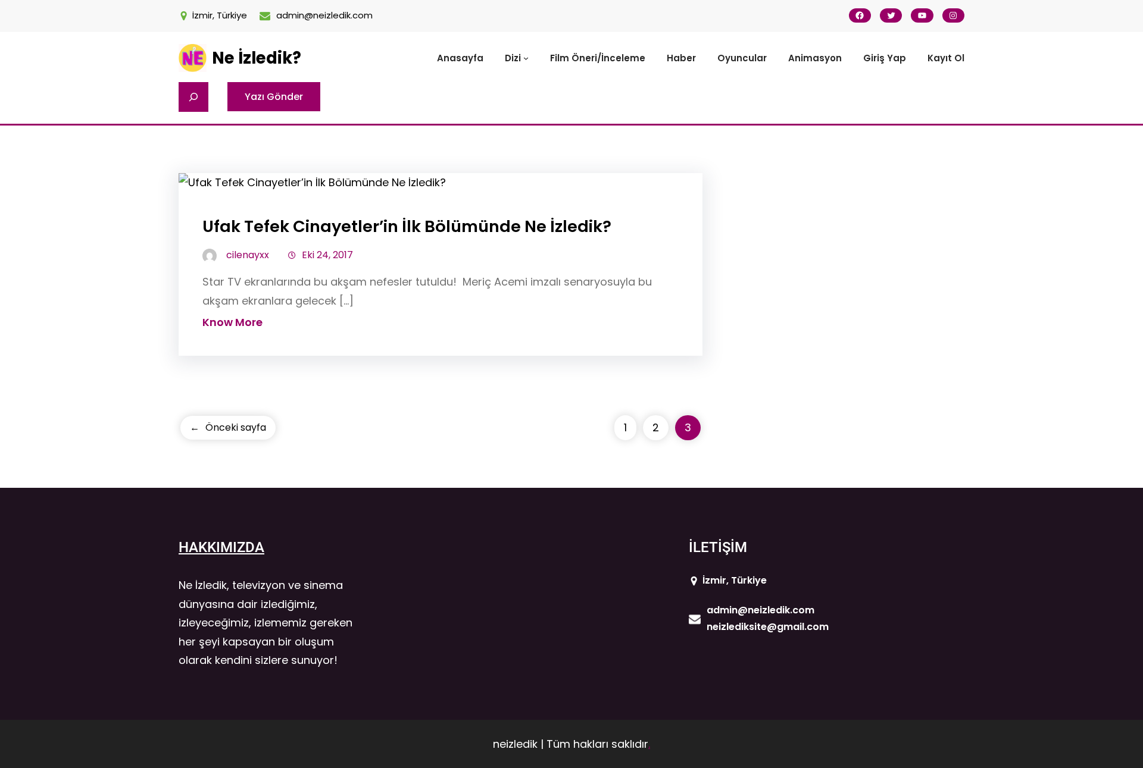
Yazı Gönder (274, 97)
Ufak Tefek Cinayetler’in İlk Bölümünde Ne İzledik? (406, 226)
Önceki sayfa (228, 427)
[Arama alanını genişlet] (193, 97)
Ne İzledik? (256, 58)
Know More (232, 322)
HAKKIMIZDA (221, 547)
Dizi (513, 58)
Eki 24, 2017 (327, 255)
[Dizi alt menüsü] (526, 58)
